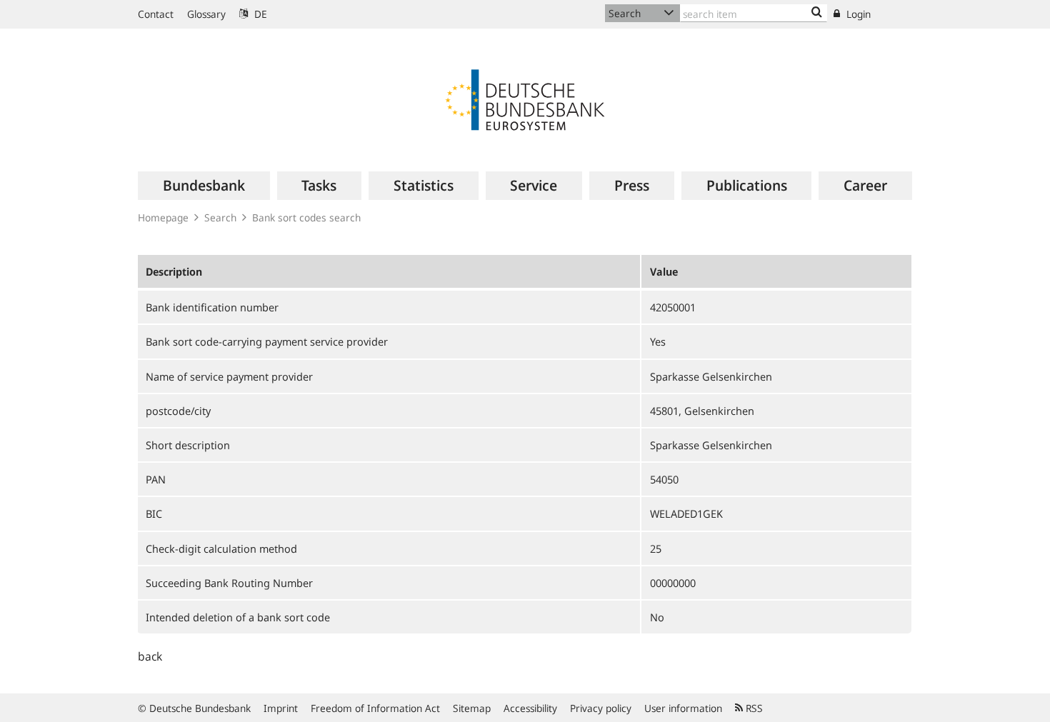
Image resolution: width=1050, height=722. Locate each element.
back (150, 656)
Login (857, 14)
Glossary (206, 14)
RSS (753, 708)
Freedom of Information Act (375, 708)
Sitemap (472, 708)
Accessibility (530, 708)
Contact (156, 14)
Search (220, 217)
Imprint (281, 708)
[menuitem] (204, 185)
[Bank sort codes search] (816, 12)
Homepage (163, 217)
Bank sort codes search (306, 217)
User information (683, 708)
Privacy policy (600, 708)
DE (259, 14)
